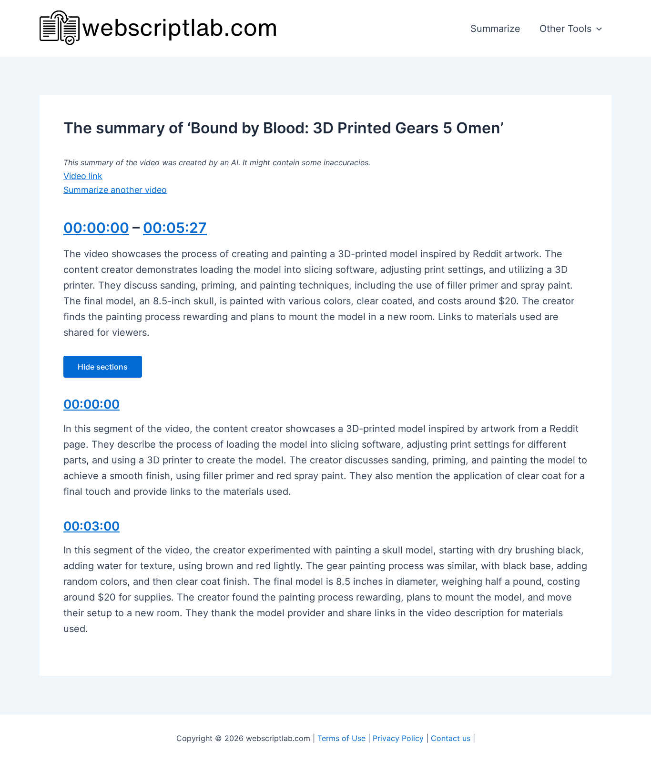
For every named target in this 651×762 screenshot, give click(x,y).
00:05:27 (175, 227)
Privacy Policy (398, 738)
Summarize (495, 28)
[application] (596, 29)
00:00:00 (96, 227)
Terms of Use (341, 738)
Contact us (450, 738)
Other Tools (565, 28)
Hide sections (103, 366)
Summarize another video (115, 190)
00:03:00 (91, 526)
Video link (82, 176)
